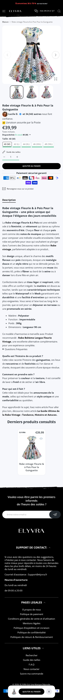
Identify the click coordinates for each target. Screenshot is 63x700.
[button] (55, 54)
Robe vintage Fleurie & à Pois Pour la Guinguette (31, 467)
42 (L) (16, 144)
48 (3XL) (48, 144)
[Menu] (4, 11)
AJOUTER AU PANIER (31, 691)
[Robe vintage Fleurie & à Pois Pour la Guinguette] (31, 447)
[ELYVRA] (15, 11)
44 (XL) (26, 144)
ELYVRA (22, 433)
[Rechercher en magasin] (59, 11)
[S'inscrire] (55, 514)
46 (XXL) (37, 144)
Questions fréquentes (16, 349)
